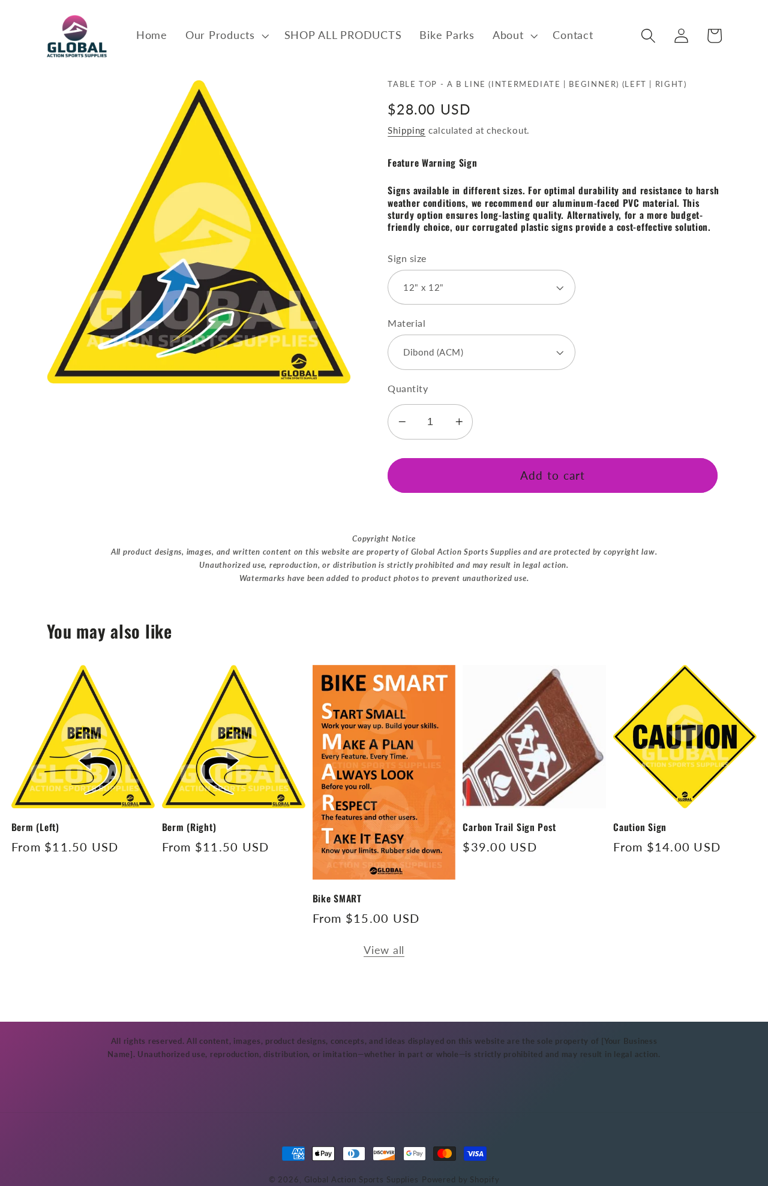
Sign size (407, 258)
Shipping (406, 130)
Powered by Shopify (461, 1179)
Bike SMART (337, 898)
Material (406, 323)
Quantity (408, 388)
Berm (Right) (189, 827)
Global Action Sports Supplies (361, 1179)
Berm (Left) (35, 827)
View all (384, 950)
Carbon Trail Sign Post (509, 827)
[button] (225, 35)
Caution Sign (640, 827)
